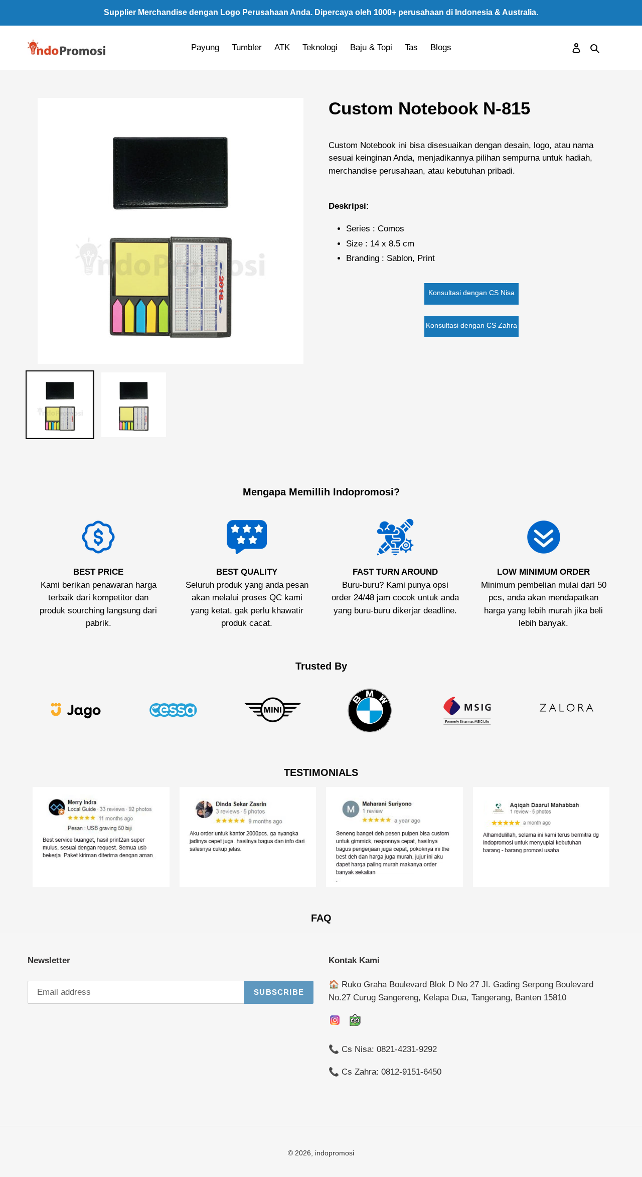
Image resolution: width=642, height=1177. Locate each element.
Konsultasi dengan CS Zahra (471, 325)
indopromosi (334, 1153)
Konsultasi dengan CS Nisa (471, 293)
